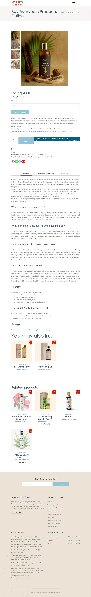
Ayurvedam (23, 154)
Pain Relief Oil (48, 157)
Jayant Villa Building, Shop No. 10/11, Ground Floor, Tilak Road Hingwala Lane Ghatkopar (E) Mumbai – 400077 (26, 557)
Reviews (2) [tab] (65, 174)
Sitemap (49, 502)
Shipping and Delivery (53, 523)
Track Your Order (52, 511)
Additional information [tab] (46, 174)
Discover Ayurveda (52, 505)
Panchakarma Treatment (55, 508)
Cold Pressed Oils (40, 154)
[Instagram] (13, 161)
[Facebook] (20, 161)
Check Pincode (20, 112)
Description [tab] (26, 174)
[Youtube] (23, 161)
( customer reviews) (26, 97)
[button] (66, 59)
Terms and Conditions (54, 514)
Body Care (31, 154)
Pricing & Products (52, 526)
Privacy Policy (51, 517)
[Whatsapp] (16, 161)
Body (16, 157)
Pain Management (37, 157)
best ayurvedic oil (71, 276)
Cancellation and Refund (54, 520)
